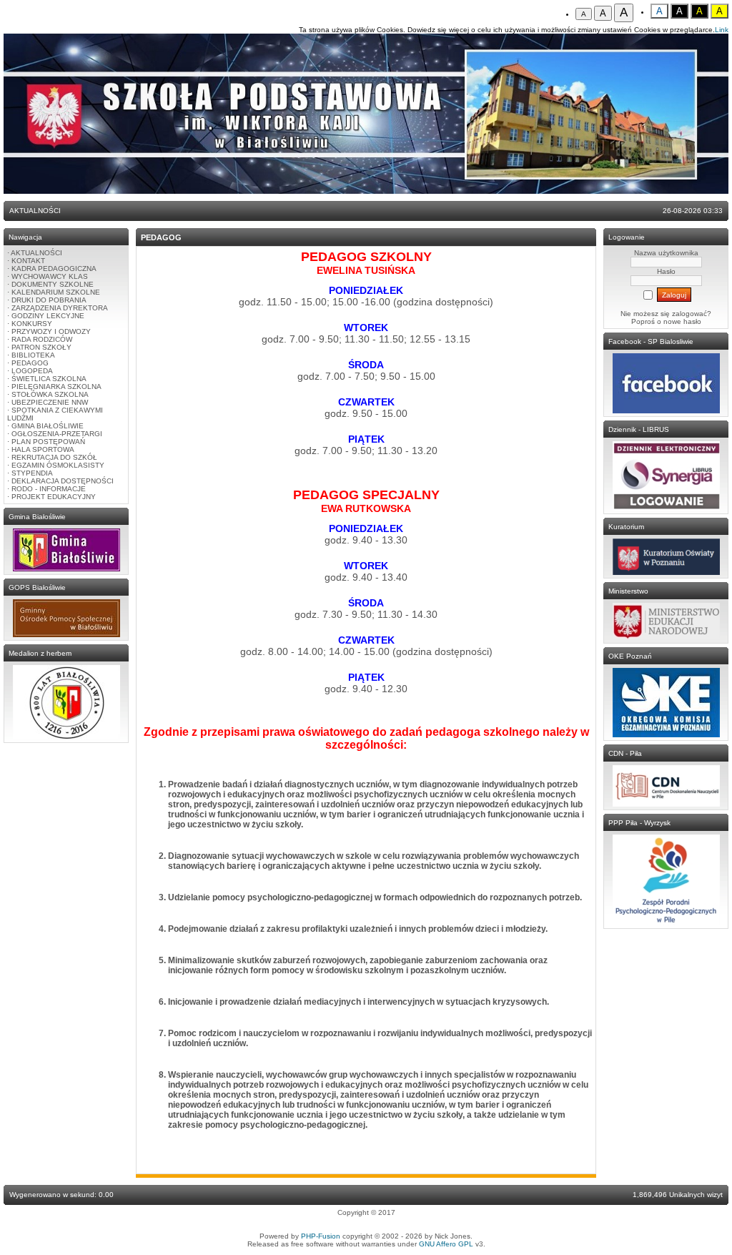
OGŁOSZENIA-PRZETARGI (56, 434)
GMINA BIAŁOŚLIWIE (47, 426)
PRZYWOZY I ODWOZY (51, 331)
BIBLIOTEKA (33, 355)
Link (721, 30)
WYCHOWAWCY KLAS (49, 276)
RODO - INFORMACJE (48, 489)
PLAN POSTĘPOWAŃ (48, 442)
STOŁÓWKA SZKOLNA (50, 394)
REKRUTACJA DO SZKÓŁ (54, 457)
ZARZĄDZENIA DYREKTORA (59, 308)
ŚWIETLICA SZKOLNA (48, 379)
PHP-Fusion (320, 1236)
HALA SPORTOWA (42, 449)
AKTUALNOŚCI (36, 253)
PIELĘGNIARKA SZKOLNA (56, 386)
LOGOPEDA (32, 371)
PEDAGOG (30, 363)
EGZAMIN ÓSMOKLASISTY (57, 465)
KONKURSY (31, 324)
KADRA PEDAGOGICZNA (54, 268)
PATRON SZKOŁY (41, 347)
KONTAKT (28, 261)
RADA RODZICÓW (41, 339)
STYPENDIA (32, 473)
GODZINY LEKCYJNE (47, 316)
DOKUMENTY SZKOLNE (52, 284)
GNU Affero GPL (446, 1244)
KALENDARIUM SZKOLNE (55, 292)
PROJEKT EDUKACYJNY (53, 497)
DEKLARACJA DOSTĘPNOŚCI (62, 481)
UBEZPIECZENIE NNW (49, 402)
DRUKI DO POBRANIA (48, 300)
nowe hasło (682, 321)
